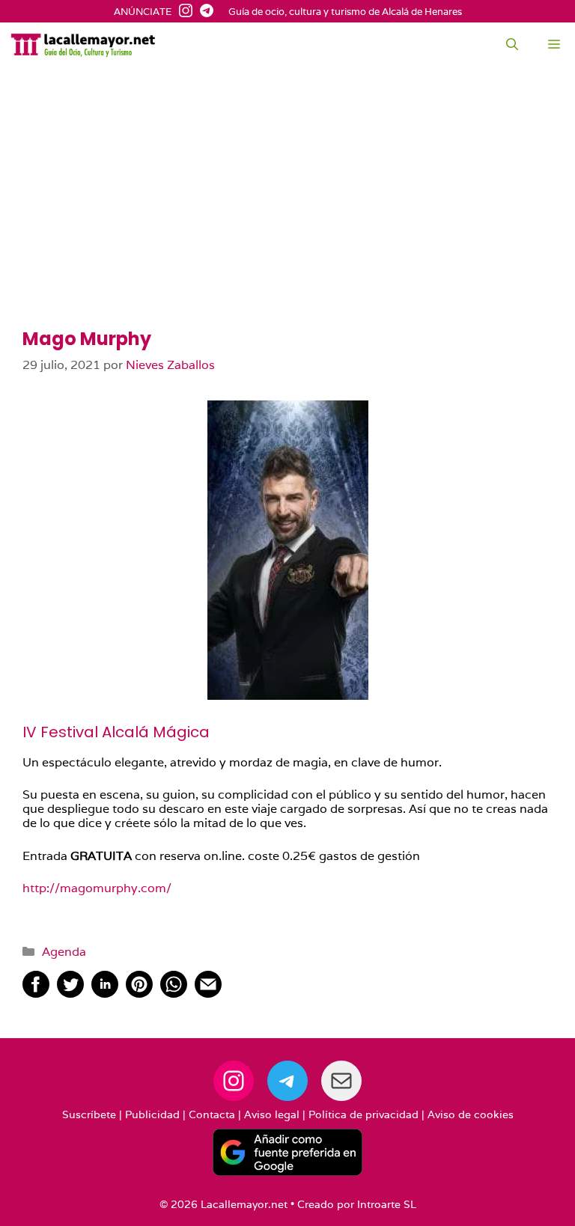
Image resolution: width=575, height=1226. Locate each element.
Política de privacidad (363, 1114)
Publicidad (152, 1114)
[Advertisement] (287, 217)
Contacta (212, 1114)
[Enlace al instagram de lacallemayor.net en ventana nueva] (181, 12)
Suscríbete (89, 1114)
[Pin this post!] (139, 993)
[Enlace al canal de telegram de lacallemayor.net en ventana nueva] (202, 12)
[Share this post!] (35, 993)
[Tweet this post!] (70, 993)
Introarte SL (386, 1204)
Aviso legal (271, 1114)
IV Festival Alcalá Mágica (116, 732)
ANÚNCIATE (142, 12)
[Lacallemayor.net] (83, 44)
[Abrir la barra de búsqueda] (512, 44)
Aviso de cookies (471, 1114)
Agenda (64, 952)
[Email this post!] (208, 993)
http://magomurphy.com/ (96, 888)
